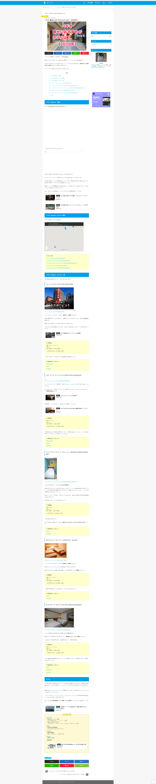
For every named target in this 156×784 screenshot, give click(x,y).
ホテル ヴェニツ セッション (71, 695)
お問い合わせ (110, 3)
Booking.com (49, 363)
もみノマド (65, 782)
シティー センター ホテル (71, 384)
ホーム (84, 3)
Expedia (48, 368)
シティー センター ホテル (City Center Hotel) (60, 83)
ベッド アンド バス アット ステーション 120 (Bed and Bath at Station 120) (66, 87)
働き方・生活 (97, 3)
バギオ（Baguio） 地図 (55, 75)
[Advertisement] (101, 20)
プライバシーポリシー (53, 782)
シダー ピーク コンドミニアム (56, 690)
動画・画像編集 (90, 3)
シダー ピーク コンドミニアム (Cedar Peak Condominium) (63, 85)
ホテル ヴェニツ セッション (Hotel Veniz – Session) (61, 90)
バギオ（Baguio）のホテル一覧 (56, 80)
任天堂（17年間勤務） (95, 64)
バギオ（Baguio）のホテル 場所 (56, 78)
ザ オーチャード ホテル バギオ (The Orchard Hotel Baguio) (63, 92)
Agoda (47, 366)
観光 (104, 3)
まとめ (51, 95)
